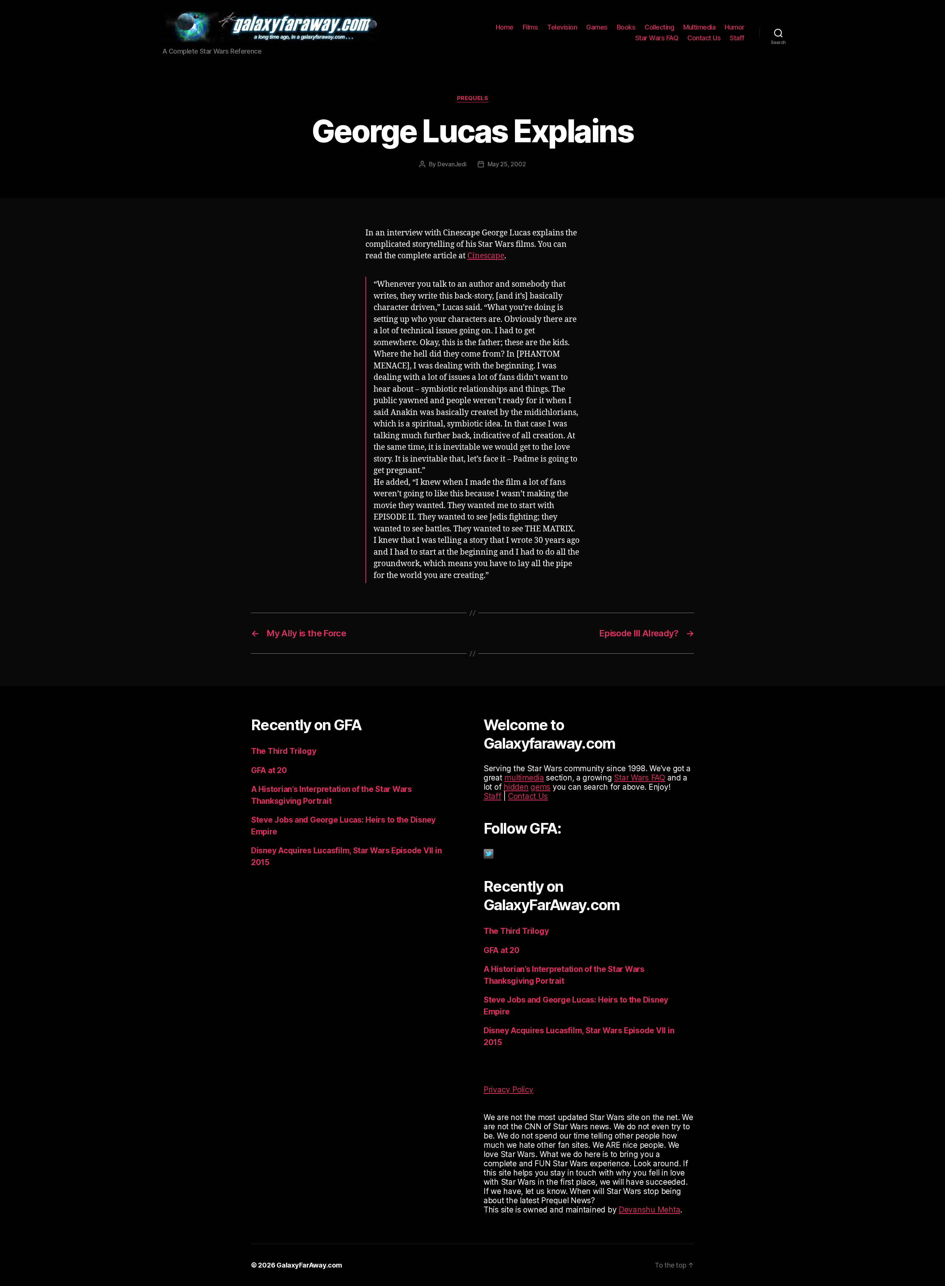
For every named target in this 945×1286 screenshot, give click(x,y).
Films (530, 27)
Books (626, 27)
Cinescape (485, 256)
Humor (735, 27)
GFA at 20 (269, 770)
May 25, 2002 (507, 164)
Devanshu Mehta (649, 1209)
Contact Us (704, 38)
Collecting (659, 27)
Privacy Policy (508, 1089)
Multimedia (699, 27)
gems (540, 787)
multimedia (524, 777)
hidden (516, 787)
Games (597, 27)
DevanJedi (452, 164)
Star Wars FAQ (656, 38)
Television (562, 27)
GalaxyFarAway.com (309, 1265)
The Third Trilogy (283, 751)
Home (504, 27)
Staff (737, 38)
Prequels (472, 98)
